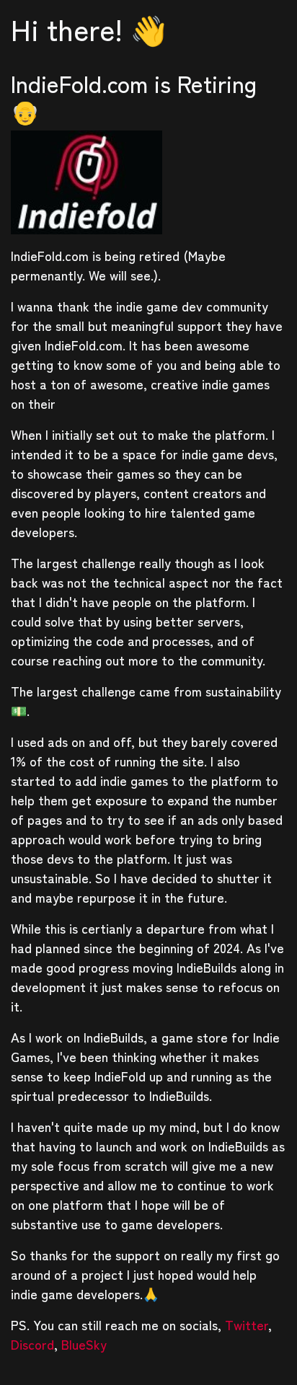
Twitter (246, 1324)
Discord (32, 1344)
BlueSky (84, 1344)
